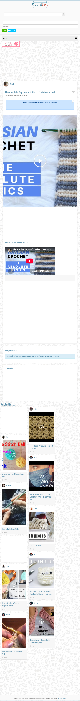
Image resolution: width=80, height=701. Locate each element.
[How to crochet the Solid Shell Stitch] (14, 633)
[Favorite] (33, 452)
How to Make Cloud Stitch (10, 529)
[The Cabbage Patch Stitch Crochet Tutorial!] (41, 427)
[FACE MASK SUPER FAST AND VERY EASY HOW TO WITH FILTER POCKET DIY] (41, 476)
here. (57, 356)
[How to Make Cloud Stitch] (14, 507)
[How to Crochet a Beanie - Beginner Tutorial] (14, 585)
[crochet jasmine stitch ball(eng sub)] (14, 455)
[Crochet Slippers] (41, 527)
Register (12, 30)
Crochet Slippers (35, 546)
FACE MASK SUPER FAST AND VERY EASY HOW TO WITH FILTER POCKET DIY (41, 497)
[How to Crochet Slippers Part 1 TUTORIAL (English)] (41, 622)
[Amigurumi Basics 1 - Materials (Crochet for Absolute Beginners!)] (41, 573)
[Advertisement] (41, 65)
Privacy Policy (62, 698)
